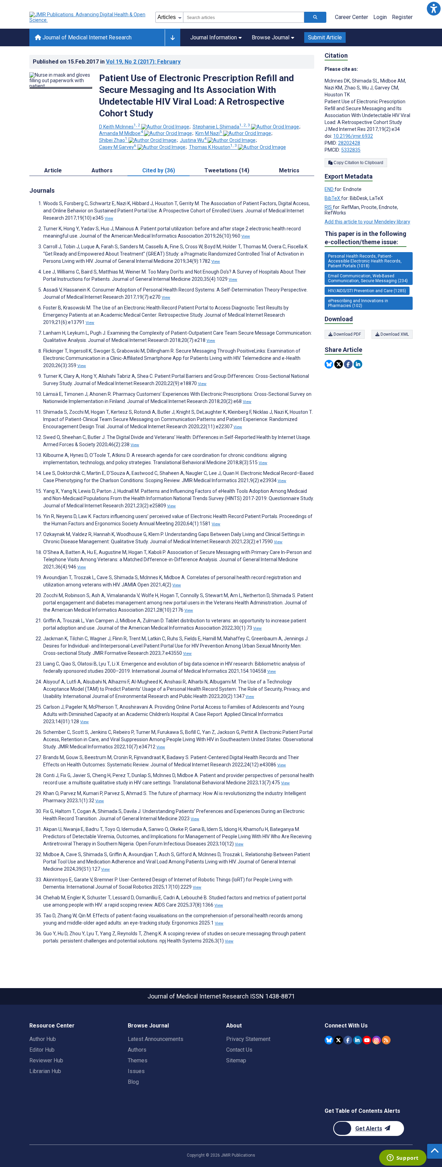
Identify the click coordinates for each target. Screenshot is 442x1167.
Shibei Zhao (113, 140)
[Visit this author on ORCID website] (165, 127)
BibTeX (333, 198)
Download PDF (347, 334)
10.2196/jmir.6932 (353, 136)
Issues (136, 1071)
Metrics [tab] (289, 170)
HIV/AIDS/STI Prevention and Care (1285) (367, 290)
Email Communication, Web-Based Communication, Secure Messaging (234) (368, 278)
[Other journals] (172, 37)
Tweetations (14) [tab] (226, 170)
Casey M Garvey (117, 147)
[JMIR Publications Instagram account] (376, 1040)
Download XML (394, 334)
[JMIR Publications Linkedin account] (357, 1040)
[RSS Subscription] (386, 1040)
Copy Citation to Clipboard (358, 162)
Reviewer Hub (46, 1060)
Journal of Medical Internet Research (86, 37)
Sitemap (236, 1060)
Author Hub (42, 1039)
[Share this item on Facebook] (348, 364)
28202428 (349, 143)
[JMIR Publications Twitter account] (338, 1040)
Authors (137, 1049)
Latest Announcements (155, 1039)
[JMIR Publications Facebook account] (348, 1040)
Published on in (107, 61)
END (330, 189)
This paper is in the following (365, 238)
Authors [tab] (102, 170)
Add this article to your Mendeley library (367, 221)
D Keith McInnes (119, 127)
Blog (133, 1082)
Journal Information (213, 37)
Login (380, 17)
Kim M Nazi (208, 133)
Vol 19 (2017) (143, 61)
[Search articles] (315, 17)
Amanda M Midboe (121, 133)
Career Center (351, 17)
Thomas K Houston (213, 147)
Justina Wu (193, 140)
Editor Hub (42, 1049)
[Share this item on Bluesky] (329, 364)
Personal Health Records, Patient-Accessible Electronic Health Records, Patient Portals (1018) (365, 261)
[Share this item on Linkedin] (358, 364)
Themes (137, 1060)
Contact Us (239, 1049)
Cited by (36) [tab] (158, 170)
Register (402, 17)
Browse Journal (270, 37)
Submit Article (325, 37)
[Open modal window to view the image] (60, 88)
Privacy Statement (248, 1039)
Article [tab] (53, 170)
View (109, 218)
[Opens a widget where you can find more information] (402, 1158)
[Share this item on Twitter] (338, 364)
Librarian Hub (45, 1071)
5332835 (351, 150)
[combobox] (243, 17)
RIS (329, 207)
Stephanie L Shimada (221, 127)
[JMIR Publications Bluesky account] (329, 1040)
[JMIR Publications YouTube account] (367, 1040)
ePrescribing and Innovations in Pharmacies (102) (358, 303)
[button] (433, 8)
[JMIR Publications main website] (88, 17)
